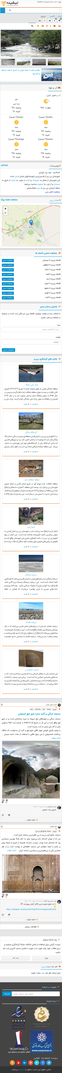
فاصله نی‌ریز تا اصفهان (51, 264)
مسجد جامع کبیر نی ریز (43, 831)
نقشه (25, 404)
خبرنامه (46, 1)
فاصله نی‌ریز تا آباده (52, 297)
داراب (13, 180)
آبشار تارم (31, 527)
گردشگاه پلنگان (31, 432)
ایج (44, 709)
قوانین (36, 1058)
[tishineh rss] (13, 1062)
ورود (59, 1)
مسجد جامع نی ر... (31, 669)
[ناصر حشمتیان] (59, 807)
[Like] (3, 802)
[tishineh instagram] (31, 1062)
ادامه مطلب (55, 738)
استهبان (40, 184)
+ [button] (5, 208)
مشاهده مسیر (8, 260)
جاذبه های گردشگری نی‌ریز (45, 359)
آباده (28, 180)
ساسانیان (38, 709)
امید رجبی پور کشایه (50, 901)
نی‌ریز (55, 709)
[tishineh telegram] (49, 1062)
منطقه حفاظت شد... (31, 479)
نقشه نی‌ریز (54, 200)
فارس (52, 16)
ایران (60, 16)
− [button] (5, 213)
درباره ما (54, 1058)
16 (3, 894)
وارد (42, 973)
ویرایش (4, 164)
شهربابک (35, 180)
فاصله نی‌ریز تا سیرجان (51, 260)
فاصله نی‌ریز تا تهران (52, 292)
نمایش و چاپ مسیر (48, 306)
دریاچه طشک (31, 622)
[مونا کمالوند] (59, 827)
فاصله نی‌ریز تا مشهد (52, 288)
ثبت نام (53, 1)
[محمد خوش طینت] (59, 705)
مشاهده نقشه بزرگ (9, 199)
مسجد (49, 709)
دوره (38, 188)
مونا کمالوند (53, 826)
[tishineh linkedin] (25, 1062)
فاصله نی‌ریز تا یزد (53, 278)
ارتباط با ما (45, 1058)
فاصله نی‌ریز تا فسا (53, 274)
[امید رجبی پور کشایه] (59, 902)
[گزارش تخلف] (2, 815)
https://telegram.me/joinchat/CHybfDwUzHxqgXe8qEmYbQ (31, 909)
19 (3, 800)
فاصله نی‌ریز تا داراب (52, 269)
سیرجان (57, 184)
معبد (31, 709)
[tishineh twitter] (37, 1062)
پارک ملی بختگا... (31, 384)
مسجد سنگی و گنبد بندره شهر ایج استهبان (39, 714)
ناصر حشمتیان (51, 807)
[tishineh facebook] (43, 1062)
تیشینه (21, 1069)
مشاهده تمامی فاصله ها (46, 253)
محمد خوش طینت (51, 705)
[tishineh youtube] (19, 1062)
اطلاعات (34, 404)
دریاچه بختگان (31, 574)
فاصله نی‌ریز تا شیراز (52, 283)
